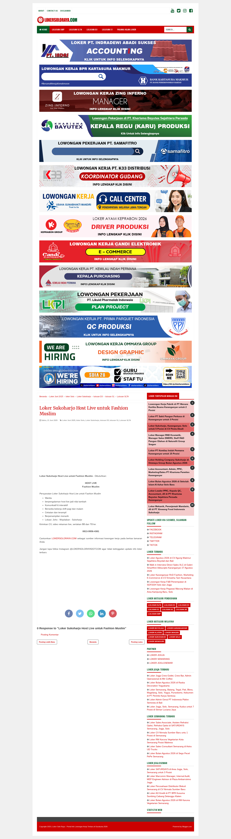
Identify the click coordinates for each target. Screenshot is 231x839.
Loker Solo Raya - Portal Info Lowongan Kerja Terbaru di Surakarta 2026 (79, 827)
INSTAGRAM (155, 533)
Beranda (93, 642)
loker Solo (80, 420)
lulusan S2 (167, 609)
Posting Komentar (50, 634)
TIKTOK (153, 545)
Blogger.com (187, 827)
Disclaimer (65, 10)
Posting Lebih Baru (47, 642)
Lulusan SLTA (125, 420)
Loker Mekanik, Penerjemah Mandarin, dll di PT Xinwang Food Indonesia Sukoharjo (168, 509)
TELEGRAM (155, 537)
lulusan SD (181, 609)
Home (44, 29)
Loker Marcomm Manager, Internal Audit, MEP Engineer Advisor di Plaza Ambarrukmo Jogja (169, 779)
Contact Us (52, 10)
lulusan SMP (154, 614)
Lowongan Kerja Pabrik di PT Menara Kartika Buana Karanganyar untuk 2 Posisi (168, 407)
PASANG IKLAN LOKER (126, 29)
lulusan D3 (104, 420)
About (41, 10)
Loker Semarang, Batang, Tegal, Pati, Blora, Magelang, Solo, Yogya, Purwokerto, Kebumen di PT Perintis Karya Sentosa (170, 692)
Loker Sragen (172, 632)
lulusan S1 (114, 420)
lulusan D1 (169, 605)
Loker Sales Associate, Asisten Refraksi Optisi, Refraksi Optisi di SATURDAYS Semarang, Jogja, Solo (167, 725)
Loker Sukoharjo (92, 420)
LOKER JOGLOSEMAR (161, 663)
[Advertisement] (90, 445)
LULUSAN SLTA (75, 29)
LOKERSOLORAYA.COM (64, 538)
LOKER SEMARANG (159, 659)
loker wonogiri (156, 641)
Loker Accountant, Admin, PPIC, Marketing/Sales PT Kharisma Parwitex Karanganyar (169, 472)
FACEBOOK (155, 529)
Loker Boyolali (156, 628)
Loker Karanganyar (177, 628)
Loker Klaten (155, 632)
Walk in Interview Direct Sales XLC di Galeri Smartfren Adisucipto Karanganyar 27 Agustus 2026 (170, 568)
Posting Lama (137, 642)
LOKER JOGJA (157, 655)
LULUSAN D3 (92, 29)
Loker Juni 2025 (68, 420)
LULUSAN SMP (58, 29)
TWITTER (154, 541)
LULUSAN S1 (107, 29)
